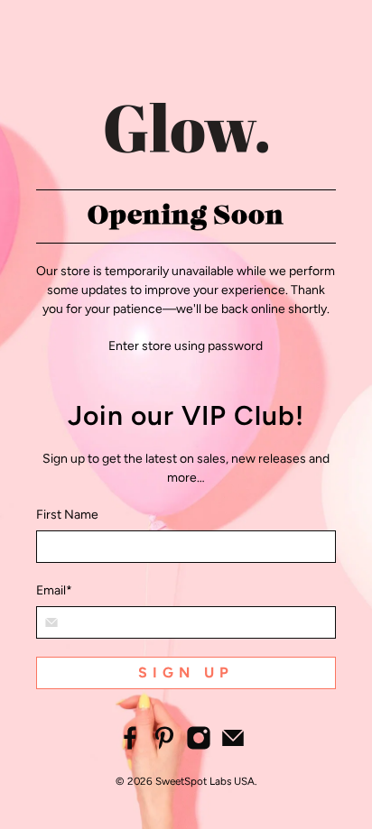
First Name (67, 514)
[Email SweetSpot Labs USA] (233, 746)
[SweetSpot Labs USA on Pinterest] (164, 746)
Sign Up (186, 672)
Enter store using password (185, 346)
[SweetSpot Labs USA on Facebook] (130, 746)
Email (54, 590)
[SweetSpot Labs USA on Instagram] (198, 746)
